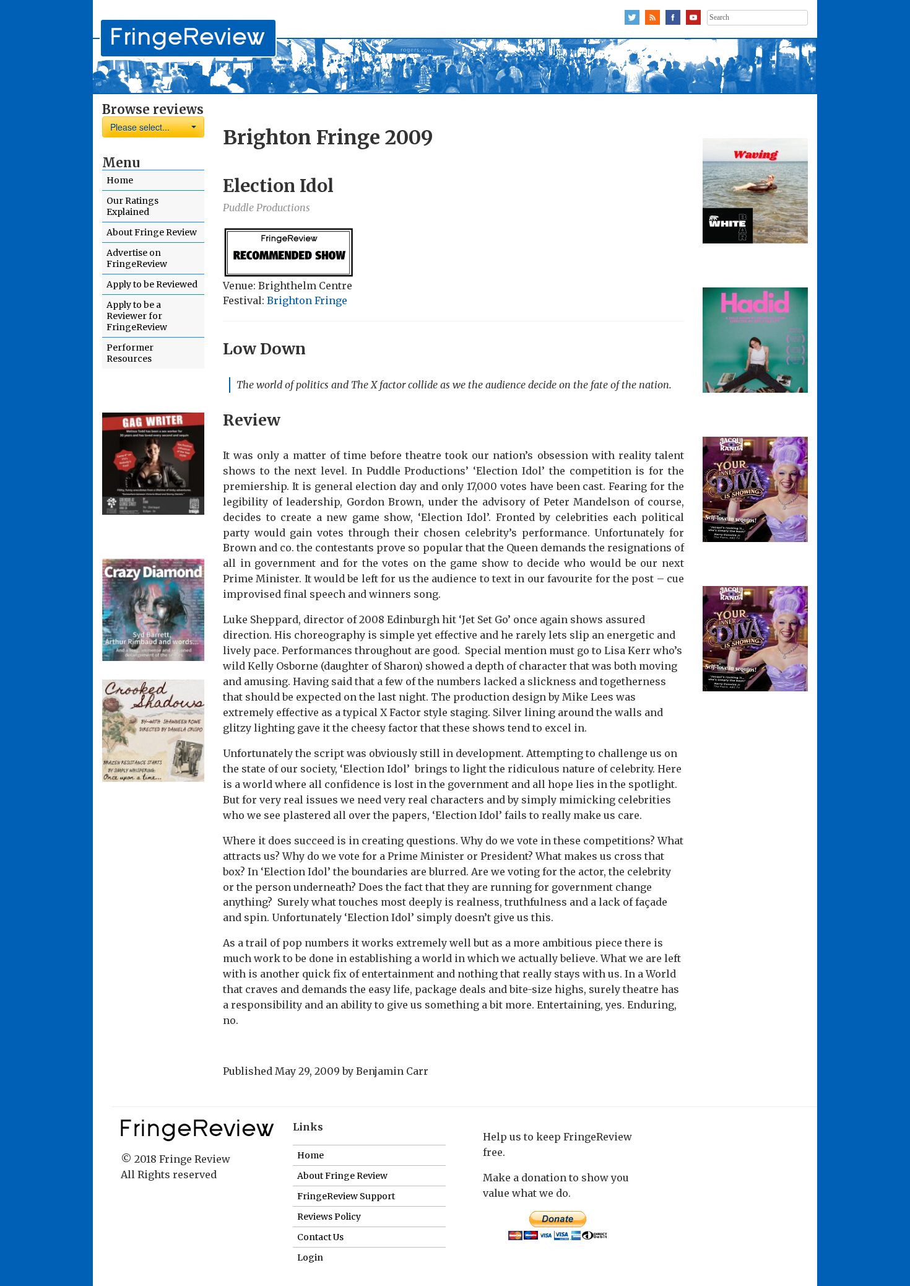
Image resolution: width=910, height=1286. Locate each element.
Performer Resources (130, 353)
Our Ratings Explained (132, 206)
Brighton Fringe (307, 300)
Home (119, 180)
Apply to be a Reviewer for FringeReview (136, 316)
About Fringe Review (151, 232)
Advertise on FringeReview (136, 258)
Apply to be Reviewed (151, 284)
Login (310, 1257)
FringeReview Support (346, 1196)
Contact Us (320, 1237)
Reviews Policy (329, 1216)
